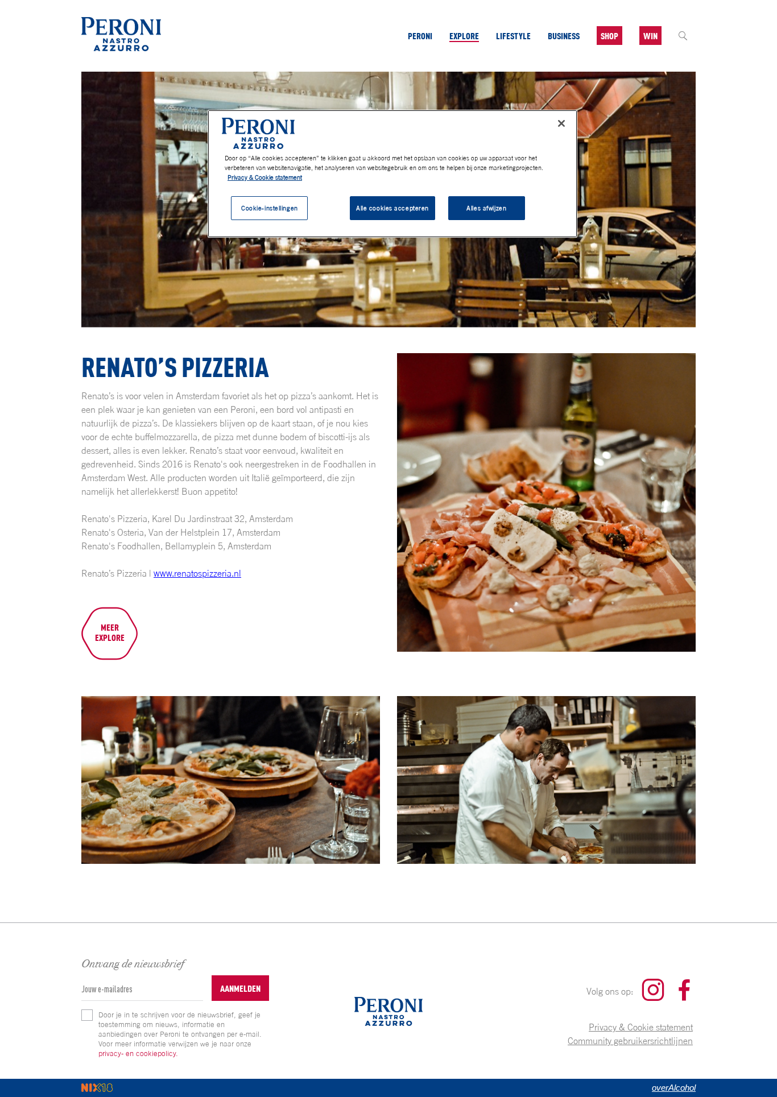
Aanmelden (240, 988)
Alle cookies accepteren (392, 208)
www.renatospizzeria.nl (197, 573)
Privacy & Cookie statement (641, 1027)
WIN (650, 35)
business (564, 35)
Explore (464, 35)
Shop (609, 35)
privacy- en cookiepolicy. (138, 1053)
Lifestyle (513, 35)
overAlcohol (674, 1087)
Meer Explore (110, 632)
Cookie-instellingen (269, 208)
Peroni (420, 35)
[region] (392, 174)
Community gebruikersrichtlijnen (630, 1041)
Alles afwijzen (486, 208)
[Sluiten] (561, 123)
